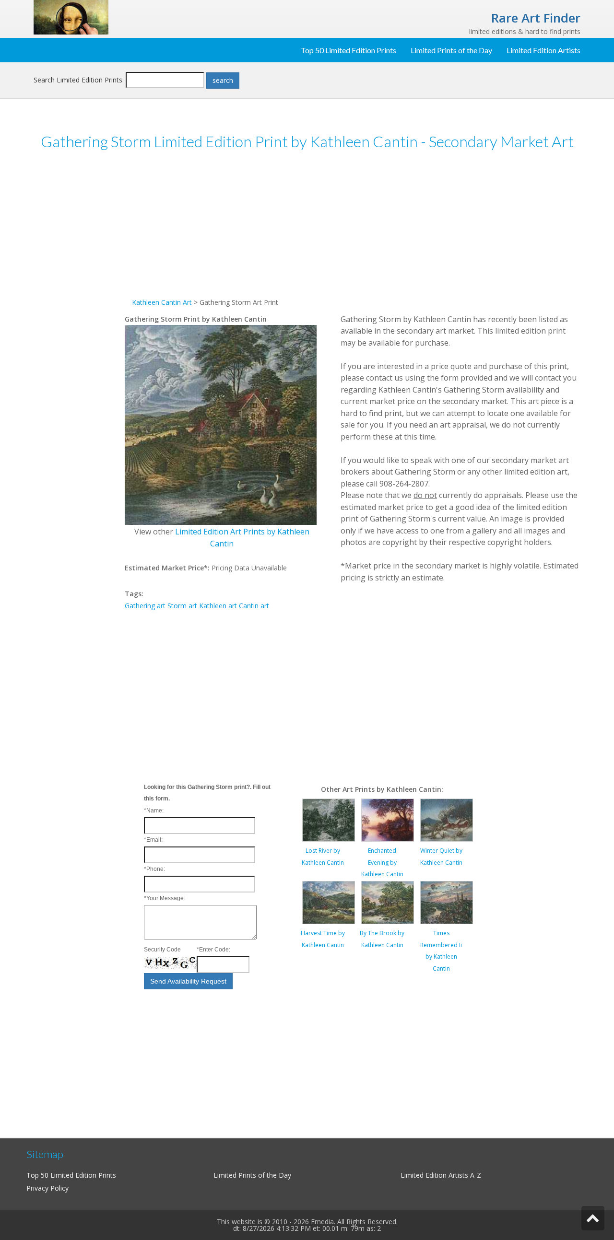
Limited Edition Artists (543, 50)
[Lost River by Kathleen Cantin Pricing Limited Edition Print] (328, 819)
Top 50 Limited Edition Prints (348, 50)
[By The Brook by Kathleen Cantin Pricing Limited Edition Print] (387, 901)
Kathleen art (218, 605)
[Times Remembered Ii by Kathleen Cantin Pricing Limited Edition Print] (446, 901)
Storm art (182, 605)
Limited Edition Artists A (437, 1175)
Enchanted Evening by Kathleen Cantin (382, 862)
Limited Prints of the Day (451, 50)
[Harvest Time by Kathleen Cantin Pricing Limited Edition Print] (328, 901)
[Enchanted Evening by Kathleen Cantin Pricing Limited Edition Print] (387, 819)
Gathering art (145, 605)
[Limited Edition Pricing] (71, 16)
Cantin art (254, 605)
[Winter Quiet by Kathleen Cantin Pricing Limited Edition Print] (446, 819)
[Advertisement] (79, 306)
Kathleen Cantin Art (162, 302)
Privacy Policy (47, 1188)
